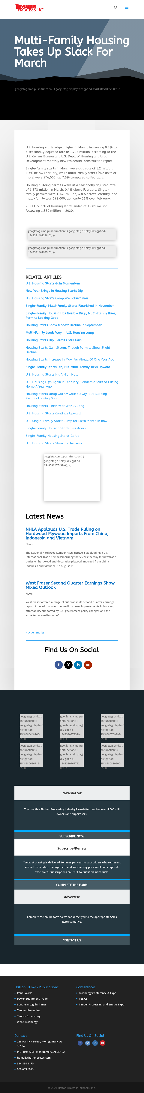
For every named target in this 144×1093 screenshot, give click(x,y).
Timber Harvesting (28, 1010)
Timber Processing (28, 1016)
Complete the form (72, 885)
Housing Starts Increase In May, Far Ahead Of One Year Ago (70, 359)
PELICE (83, 998)
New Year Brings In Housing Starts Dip (54, 291)
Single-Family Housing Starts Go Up (52, 436)
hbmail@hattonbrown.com (34, 1057)
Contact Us (72, 940)
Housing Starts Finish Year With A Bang (55, 406)
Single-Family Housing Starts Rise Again (56, 428)
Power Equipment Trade (32, 998)
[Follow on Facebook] (59, 665)
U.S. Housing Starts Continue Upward (53, 413)
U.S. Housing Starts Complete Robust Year (57, 298)
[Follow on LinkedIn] (78, 665)
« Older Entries (35, 632)
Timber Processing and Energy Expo (101, 1004)
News (29, 544)
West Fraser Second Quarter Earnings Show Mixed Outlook (70, 585)
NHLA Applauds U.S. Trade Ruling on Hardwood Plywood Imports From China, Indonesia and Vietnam (67, 533)
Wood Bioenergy (27, 1022)
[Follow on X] (68, 665)
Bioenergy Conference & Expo (97, 993)
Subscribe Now (71, 836)
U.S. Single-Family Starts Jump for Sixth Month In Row (66, 421)
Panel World (24, 993)
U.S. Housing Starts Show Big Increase (54, 443)
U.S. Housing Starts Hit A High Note (52, 374)
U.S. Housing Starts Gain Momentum (53, 283)
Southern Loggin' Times (31, 1004)
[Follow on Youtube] (88, 665)
